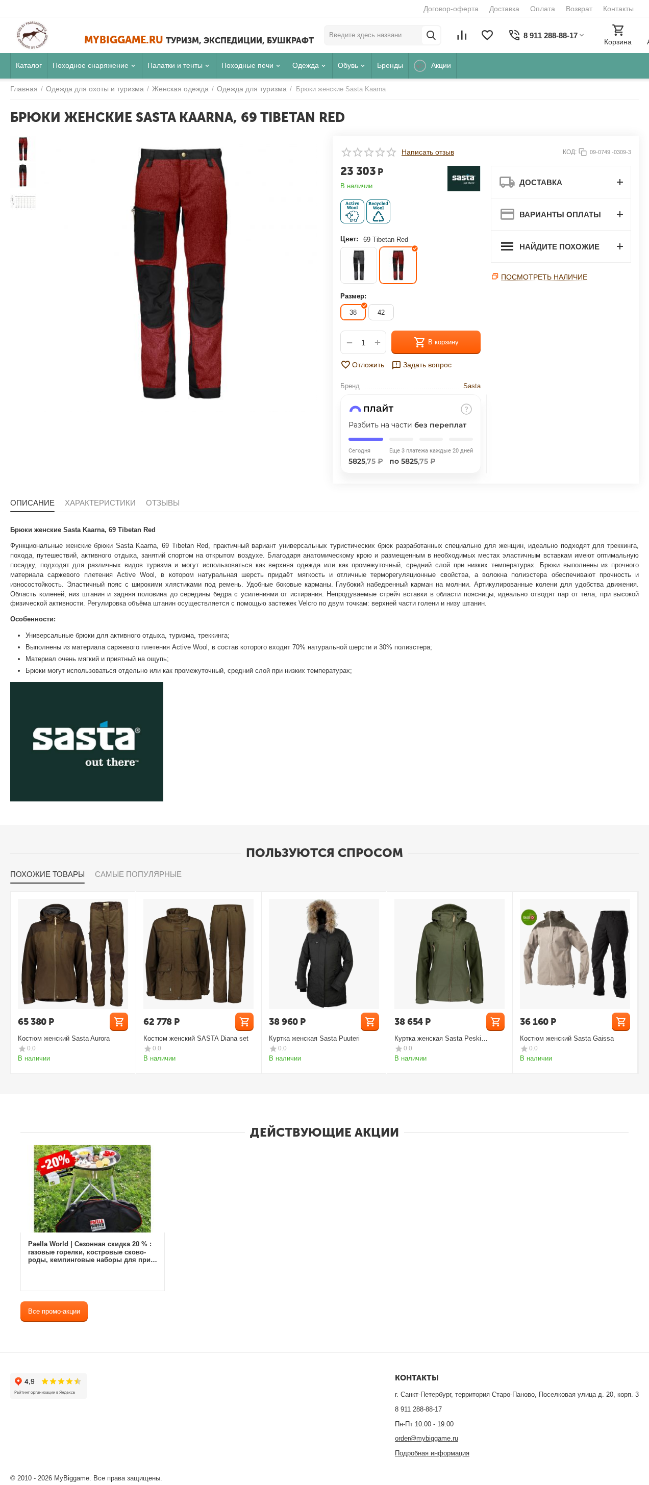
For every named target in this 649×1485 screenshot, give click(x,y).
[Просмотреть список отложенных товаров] (487, 35)
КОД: (570, 152)
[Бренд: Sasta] (464, 178)
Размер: (353, 296)
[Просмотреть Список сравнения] (462, 35)
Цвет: (349, 239)
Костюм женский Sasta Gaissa (567, 1038)
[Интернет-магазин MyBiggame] (47, 35)
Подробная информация (432, 1453)
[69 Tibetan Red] (398, 265)
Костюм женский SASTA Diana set (195, 1038)
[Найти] (431, 35)
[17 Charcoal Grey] (358, 265)
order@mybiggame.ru (426, 1438)
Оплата (542, 9)
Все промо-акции (54, 1311)
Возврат (579, 9)
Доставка (504, 9)
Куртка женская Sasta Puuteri (314, 1038)
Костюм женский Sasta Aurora (64, 1038)
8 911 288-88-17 (418, 1409)
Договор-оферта (451, 9)
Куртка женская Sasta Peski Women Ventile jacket (437, 1038)
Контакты (618, 9)
